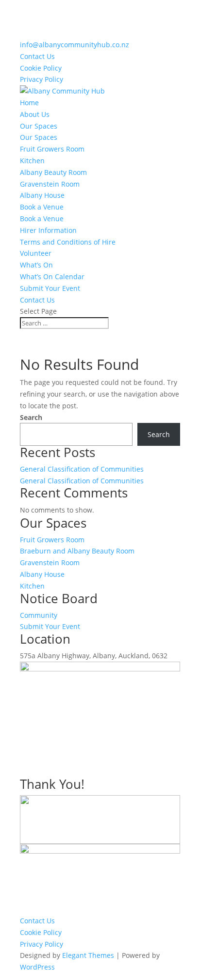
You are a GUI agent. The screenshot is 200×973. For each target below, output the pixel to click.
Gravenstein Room (50, 184)
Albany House (42, 195)
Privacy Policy (41, 79)
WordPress (37, 967)
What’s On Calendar (52, 276)
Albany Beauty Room (53, 172)
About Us (35, 114)
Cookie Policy (41, 68)
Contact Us (37, 56)
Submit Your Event (50, 288)
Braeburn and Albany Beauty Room (77, 550)
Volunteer (35, 253)
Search (31, 417)
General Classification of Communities (82, 469)
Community (38, 615)
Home (29, 102)
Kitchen (32, 160)
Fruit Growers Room (52, 148)
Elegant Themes (88, 955)
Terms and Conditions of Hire (68, 242)
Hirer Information (48, 230)
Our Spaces (38, 126)
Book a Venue (42, 206)
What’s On (36, 264)
